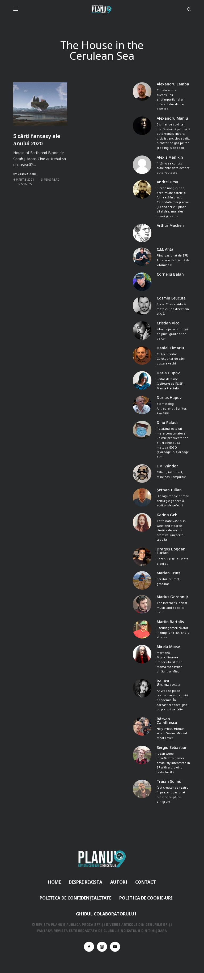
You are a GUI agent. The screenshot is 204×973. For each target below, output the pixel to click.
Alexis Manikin (170, 157)
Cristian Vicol (169, 323)
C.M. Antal (166, 249)
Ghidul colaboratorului (106, 914)
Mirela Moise (168, 647)
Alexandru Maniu (172, 118)
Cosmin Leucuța (171, 298)
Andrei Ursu (167, 182)
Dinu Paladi (167, 422)
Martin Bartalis (170, 622)
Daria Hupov (168, 373)
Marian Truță (169, 573)
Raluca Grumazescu (168, 683)
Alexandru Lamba (173, 84)
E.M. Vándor (167, 466)
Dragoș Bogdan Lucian (171, 551)
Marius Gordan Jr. (173, 597)
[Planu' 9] (102, 9)
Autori (118, 882)
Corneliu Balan (170, 274)
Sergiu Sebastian (172, 747)
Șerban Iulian (169, 490)
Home (54, 882)
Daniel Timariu (170, 348)
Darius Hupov (169, 397)
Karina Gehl (27, 174)
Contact (145, 882)
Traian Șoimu (169, 781)
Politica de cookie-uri (146, 898)
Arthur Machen (170, 225)
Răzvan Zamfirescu (167, 720)
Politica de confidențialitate (75, 898)
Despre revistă (85, 882)
